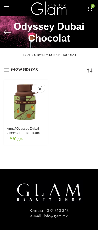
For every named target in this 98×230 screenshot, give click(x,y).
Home (26, 55)
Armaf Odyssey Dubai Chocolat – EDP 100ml (24, 131)
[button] (40, 88)
